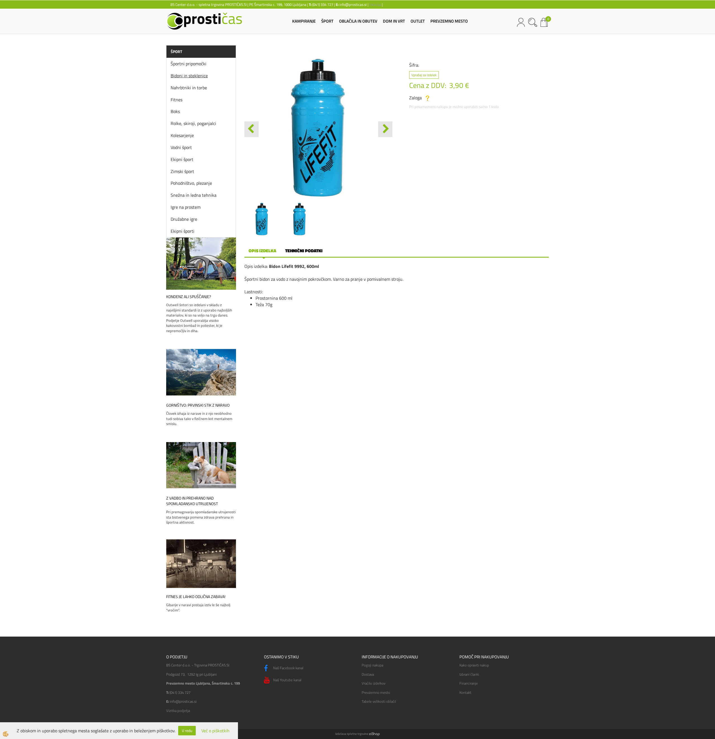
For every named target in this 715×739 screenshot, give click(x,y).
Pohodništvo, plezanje (191, 183)
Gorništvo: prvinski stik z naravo (198, 405)
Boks (175, 111)
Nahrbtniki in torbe (189, 87)
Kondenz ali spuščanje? (188, 296)
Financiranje (468, 683)
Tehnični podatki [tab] (304, 250)
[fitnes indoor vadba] (201, 563)
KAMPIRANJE (304, 21)
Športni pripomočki (188, 63)
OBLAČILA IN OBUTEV (358, 21)
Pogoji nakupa (372, 665)
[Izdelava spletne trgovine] (374, 733)
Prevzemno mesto (376, 692)
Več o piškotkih (215, 731)
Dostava (368, 674)
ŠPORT (327, 21)
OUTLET (418, 21)
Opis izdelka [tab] (262, 250)
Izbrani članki (469, 674)
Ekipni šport (182, 159)
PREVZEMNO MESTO (449, 21)
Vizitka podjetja (178, 710)
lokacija (375, 4)
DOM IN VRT (394, 21)
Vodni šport (181, 147)
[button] (385, 129)
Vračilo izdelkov (373, 683)
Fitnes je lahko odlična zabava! (195, 596)
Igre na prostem (186, 207)
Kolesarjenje (182, 135)
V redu (187, 730)
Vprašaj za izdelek (424, 75)
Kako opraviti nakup (474, 665)
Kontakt (465, 692)
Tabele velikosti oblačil (379, 701)
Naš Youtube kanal (286, 680)
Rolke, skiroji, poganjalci (193, 123)
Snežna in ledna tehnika (193, 195)
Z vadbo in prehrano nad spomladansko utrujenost (192, 501)
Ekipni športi (182, 231)
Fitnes (176, 99)
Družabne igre (184, 219)
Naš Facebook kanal (287, 668)
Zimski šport (182, 171)
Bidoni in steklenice (189, 75)
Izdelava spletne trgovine (351, 733)
